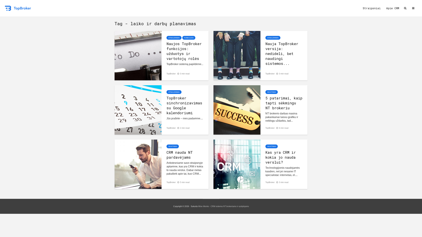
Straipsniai (372, 8)
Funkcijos (189, 38)
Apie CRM (392, 8)
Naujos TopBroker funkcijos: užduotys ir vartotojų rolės (184, 51)
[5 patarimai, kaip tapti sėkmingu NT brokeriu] (236, 109)
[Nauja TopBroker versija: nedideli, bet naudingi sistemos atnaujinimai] (236, 55)
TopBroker (171, 74)
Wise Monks (203, 206)
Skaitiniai (271, 92)
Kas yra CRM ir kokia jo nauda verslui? (280, 157)
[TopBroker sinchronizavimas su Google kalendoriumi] (138, 109)
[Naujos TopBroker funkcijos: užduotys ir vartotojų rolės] (138, 55)
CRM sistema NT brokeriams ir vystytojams (230, 206)
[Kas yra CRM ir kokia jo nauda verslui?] (236, 164)
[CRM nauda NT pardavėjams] (138, 164)
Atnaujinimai (174, 38)
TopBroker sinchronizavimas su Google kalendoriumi (184, 105)
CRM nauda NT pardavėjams (179, 155)
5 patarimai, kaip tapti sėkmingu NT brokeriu (283, 103)
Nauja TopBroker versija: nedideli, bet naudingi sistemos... (281, 53)
